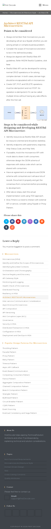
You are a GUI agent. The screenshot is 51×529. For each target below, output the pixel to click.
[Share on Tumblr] (6, 227)
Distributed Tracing (11, 290)
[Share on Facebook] (12, 221)
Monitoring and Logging (13, 282)
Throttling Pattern (10, 348)
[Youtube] (30, 513)
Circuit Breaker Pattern (13, 402)
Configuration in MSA (12, 332)
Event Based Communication (15, 371)
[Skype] (23, 513)
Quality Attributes (12, 478)
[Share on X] (6, 221)
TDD (6, 471)
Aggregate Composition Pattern (17, 382)
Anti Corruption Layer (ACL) (14, 316)
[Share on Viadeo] (12, 227)
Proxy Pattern (9, 356)
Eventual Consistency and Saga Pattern (20, 413)
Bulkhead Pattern (10, 398)
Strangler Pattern (10, 394)
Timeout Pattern (10, 363)
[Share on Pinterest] (18, 221)
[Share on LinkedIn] (24, 221)
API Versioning (9, 313)
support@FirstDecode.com (23, 499)
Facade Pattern (9, 352)
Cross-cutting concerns (14, 474)
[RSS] (38, 513)
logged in (18, 247)
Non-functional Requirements (17, 459)
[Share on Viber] (30, 221)
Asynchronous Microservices (15, 305)
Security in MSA (9, 324)
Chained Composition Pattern (16, 386)
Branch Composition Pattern (15, 390)
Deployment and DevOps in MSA (17, 335)
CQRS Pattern (9, 405)
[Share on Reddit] (41, 221)
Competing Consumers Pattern (16, 375)
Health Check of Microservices (16, 286)
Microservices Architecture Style (18, 463)
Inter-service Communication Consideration (22, 301)
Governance (8, 320)
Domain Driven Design (14, 467)
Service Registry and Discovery (16, 274)
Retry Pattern (8, 360)
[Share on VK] (36, 221)
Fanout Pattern (9, 379)
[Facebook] (8, 513)
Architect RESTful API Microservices (19, 297)
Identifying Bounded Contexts (16, 267)
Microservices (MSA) (11, 259)
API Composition (10, 309)
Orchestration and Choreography (17, 271)
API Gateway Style (10, 278)
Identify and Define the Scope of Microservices (23, 263)
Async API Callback (11, 367)
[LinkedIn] (15, 513)
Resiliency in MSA (10, 293)
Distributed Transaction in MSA (16, 328)
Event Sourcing (9, 409)
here (8, 64)
